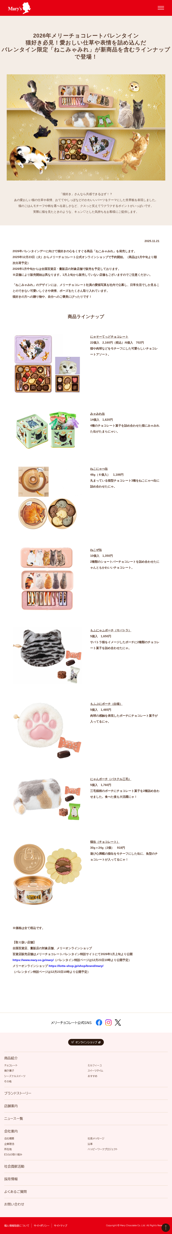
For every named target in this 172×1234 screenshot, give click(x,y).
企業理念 (9, 1144)
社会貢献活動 (14, 1166)
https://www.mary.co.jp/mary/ (33, 960)
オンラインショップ (86, 1042)
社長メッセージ (96, 1138)
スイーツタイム (95, 1070)
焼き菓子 (9, 1070)
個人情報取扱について (16, 1225)
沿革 (90, 1144)
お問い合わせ (14, 1204)
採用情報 (11, 1179)
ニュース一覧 (13, 1118)
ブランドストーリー (17, 1093)
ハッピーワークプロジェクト (102, 1149)
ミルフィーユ (95, 1065)
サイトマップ (60, 1225)
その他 (8, 1081)
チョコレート (10, 1065)
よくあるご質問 (15, 1191)
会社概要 (9, 1138)
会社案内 (11, 1131)
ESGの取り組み (13, 1154)
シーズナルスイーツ (14, 1076)
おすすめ (92, 1076)
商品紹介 (11, 1058)
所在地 (8, 1149)
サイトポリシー (42, 1225)
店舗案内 (11, 1106)
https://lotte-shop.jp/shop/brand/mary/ (76, 966)
